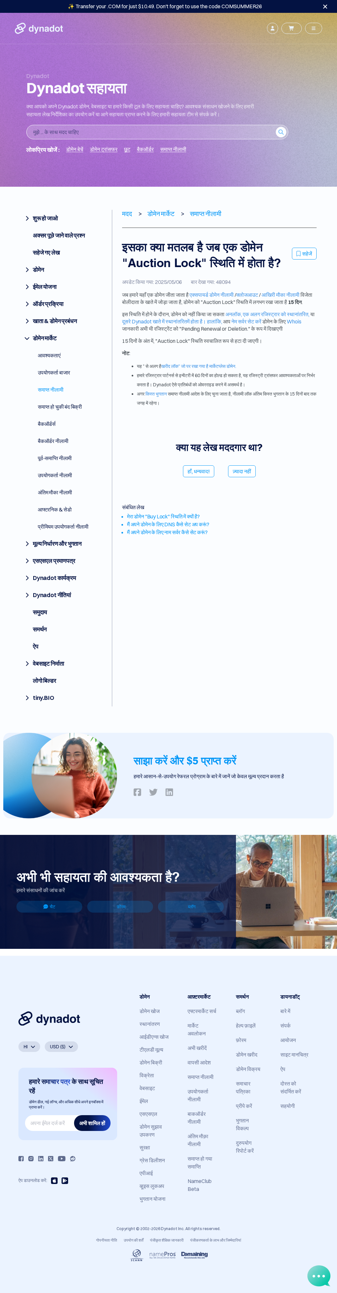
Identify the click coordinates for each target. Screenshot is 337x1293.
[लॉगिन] (272, 28)
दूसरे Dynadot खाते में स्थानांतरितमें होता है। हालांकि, (172, 321)
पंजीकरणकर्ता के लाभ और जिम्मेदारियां (215, 1240)
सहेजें (307, 253)
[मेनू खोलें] (313, 28)
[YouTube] (61, 1158)
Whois (294, 321)
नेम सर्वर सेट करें (246, 321)
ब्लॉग (191, 907)
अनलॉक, (233, 314)
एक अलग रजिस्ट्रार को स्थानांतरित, (276, 314)
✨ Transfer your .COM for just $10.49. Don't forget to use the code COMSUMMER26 (165, 6)
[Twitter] (50, 1158)
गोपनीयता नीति (106, 1240)
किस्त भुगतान (156, 394)
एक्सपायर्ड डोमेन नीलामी (212, 294)
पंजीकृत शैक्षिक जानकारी (167, 1240)
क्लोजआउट (247, 294)
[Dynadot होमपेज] (39, 28)
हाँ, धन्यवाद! (199, 471)
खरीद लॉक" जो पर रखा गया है (185, 366)
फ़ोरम (121, 907)
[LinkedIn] (40, 1158)
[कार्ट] (291, 28)
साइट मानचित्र (294, 1054)
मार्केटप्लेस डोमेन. (222, 366)
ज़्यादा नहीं (242, 471)
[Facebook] (21, 1158)
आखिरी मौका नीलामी (280, 294)
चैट (52, 907)
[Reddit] (72, 1158)
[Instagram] (31, 1158)
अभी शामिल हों (92, 1123)
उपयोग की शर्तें (133, 1240)
